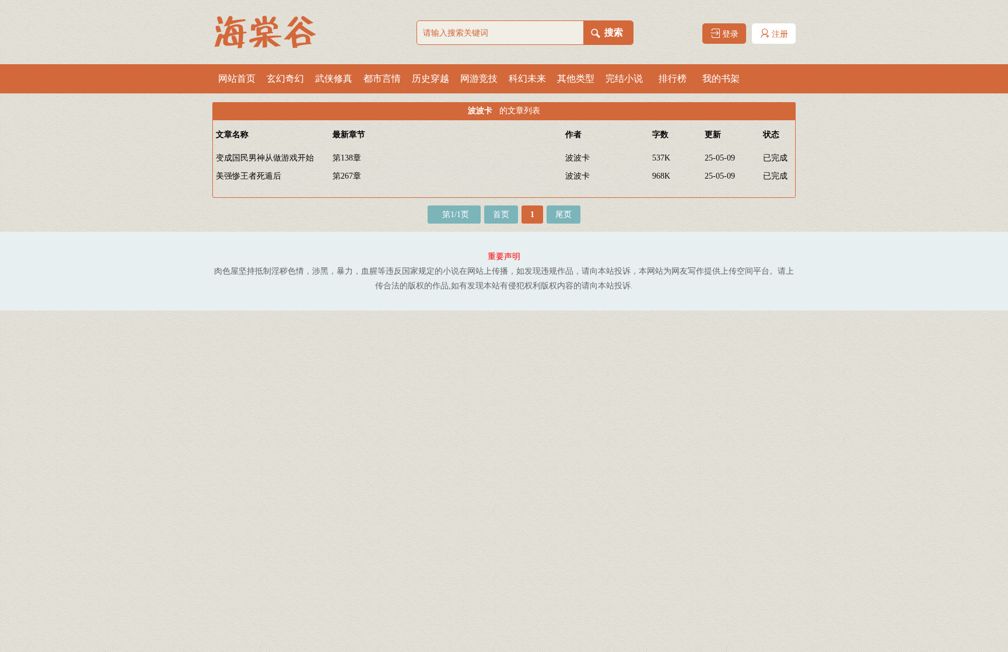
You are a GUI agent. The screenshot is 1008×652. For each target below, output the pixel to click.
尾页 (563, 214)
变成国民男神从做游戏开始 (265, 158)
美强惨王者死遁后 (248, 176)
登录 (729, 34)
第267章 (346, 176)
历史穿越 (430, 78)
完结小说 (624, 78)
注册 (778, 34)
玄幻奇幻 (285, 78)
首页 (501, 214)
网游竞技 (479, 78)
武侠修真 (333, 78)
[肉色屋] (270, 32)
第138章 (346, 158)
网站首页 (237, 78)
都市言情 (382, 78)
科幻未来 (527, 78)
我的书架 (721, 78)
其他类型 (575, 78)
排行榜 (673, 78)
